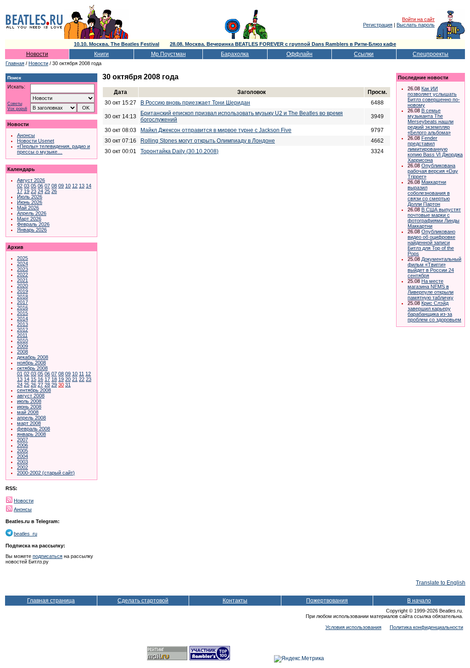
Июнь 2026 (29, 202)
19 (26, 191)
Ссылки (364, 54)
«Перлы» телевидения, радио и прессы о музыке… (53, 149)
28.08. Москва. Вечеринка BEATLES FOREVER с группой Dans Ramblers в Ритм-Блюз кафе (283, 44)
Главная (15, 63)
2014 (22, 318)
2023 (22, 269)
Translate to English (440, 583)
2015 (22, 313)
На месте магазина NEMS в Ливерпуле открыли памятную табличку (430, 289)
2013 (22, 324)
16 (40, 379)
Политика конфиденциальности (426, 627)
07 (47, 185)
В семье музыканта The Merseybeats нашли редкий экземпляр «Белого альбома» (430, 121)
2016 (22, 307)
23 (33, 191)
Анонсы (26, 135)
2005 (22, 450)
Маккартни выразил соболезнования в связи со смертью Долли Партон (429, 193)
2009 (22, 346)
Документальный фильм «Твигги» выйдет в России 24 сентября (434, 267)
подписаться (47, 556)
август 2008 (31, 395)
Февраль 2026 (33, 224)
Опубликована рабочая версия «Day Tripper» (433, 171)
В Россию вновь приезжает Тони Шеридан (195, 102)
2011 (22, 335)
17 (19, 191)
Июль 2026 (29, 196)
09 (61, 185)
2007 (22, 439)
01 (19, 373)
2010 (22, 340)
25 (47, 191)
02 (19, 185)
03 (26, 185)
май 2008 (28, 412)
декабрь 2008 (32, 357)
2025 (22, 258)
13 (81, 185)
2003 (22, 461)
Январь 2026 (32, 229)
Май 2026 (28, 207)
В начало (419, 600)
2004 (22, 456)
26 (54, 191)
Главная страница (51, 600)
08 (54, 185)
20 (68, 379)
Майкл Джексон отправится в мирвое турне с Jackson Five (215, 130)
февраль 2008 (33, 428)
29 (54, 384)
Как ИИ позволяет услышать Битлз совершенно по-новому (434, 97)
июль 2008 (29, 401)
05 (33, 185)
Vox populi (17, 109)
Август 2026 (31, 180)
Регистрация (377, 25)
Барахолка (235, 54)
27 (40, 384)
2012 (22, 329)
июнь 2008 (29, 406)
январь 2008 (31, 434)
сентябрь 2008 (34, 390)
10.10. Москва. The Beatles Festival (116, 44)
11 (81, 373)
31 (68, 384)
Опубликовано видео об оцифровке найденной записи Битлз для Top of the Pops (431, 242)
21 (75, 379)
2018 (22, 296)
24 (40, 191)
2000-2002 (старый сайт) (46, 472)
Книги (101, 54)
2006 (22, 445)
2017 (22, 302)
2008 (22, 351)
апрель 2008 (31, 417)
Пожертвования (327, 600)
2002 (22, 467)
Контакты (235, 600)
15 (33, 379)
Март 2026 (29, 218)
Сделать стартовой (143, 600)
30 (61, 384)
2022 (22, 274)
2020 (22, 285)
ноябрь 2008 (31, 362)
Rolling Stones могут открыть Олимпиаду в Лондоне (207, 141)
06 (40, 185)
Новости (37, 54)
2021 (22, 280)
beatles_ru (25, 533)
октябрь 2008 (32, 368)
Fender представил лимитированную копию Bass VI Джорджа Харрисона (435, 149)
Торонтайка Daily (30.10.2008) (179, 151)
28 (47, 384)
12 (75, 185)
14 (88, 185)
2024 (22, 263)
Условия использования (353, 627)
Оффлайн (299, 54)
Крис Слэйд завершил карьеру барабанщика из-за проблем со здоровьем (434, 311)
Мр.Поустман (168, 54)
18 (54, 379)
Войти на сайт (418, 19)
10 (68, 185)
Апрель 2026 (31, 213)
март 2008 (29, 423)
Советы (14, 104)
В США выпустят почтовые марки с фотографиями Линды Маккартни (434, 218)
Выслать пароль (416, 25)
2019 (22, 291)
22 (81, 379)
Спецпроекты (430, 54)
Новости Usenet (35, 141)
